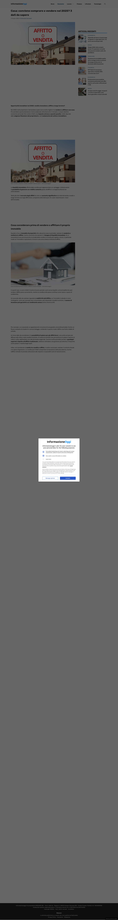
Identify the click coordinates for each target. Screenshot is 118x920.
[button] (59, 459)
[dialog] (59, 460)
